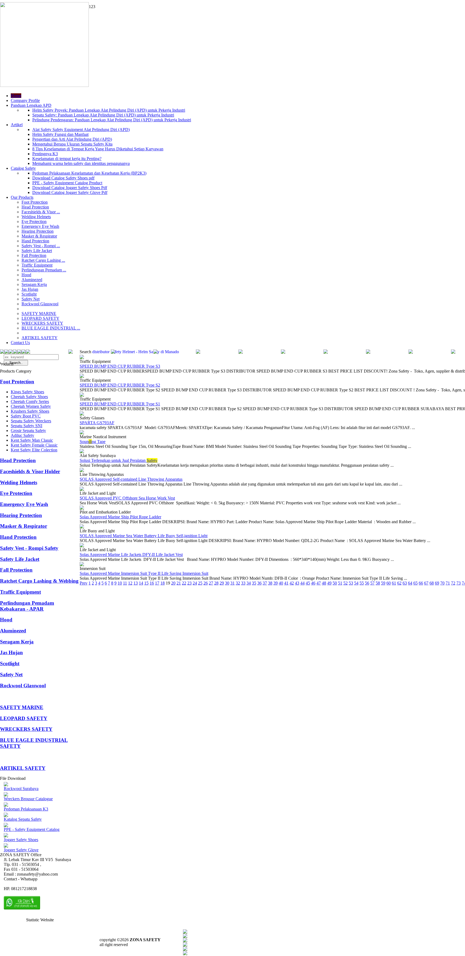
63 (405, 583)
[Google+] (185, 941)
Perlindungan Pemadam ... (44, 270)
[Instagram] (185, 949)
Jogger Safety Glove (21, 850)
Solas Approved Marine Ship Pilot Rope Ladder (120, 517)
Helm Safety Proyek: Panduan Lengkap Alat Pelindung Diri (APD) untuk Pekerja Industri (108, 110)
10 (120, 583)
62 (399, 583)
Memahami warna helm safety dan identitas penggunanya (81, 163)
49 (329, 583)
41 (286, 583)
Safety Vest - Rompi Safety (29, 548)
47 (318, 583)
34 (248, 583)
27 (211, 583)
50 (335, 583)
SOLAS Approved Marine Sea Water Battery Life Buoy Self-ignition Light (143, 535)
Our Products (22, 197)
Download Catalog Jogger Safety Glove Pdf (69, 192)
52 (345, 583)
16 (152, 583)
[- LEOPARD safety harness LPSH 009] (2, 352)
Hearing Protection (38, 231)
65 (415, 583)
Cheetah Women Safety (31, 406)
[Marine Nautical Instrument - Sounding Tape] (82, 433)
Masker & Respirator (39, 236)
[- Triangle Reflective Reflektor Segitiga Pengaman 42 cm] (453, 352)
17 (157, 583)
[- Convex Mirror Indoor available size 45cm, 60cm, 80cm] (11, 352)
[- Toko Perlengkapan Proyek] (15, 352)
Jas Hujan (30, 289)
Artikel (17, 124)
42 (292, 583)
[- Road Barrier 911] (28, 352)
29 (222, 583)
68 (431, 583)
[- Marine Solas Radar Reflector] (198, 352)
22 (184, 583)
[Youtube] (185, 945)
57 (372, 583)
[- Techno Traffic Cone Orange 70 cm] (283, 352)
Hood (26, 274)
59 (383, 583)
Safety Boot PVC (26, 416)
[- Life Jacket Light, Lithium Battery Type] (240, 352)
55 (362, 583)
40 (281, 583)
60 (388, 583)
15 (146, 583)
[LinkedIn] (185, 953)
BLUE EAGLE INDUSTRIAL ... (51, 328)
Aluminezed (32, 279)
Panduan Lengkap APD (31, 105)
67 (426, 583)
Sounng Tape (92, 441)
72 (453, 583)
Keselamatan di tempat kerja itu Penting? (66, 158)
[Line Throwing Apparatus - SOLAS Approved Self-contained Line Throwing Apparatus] (82, 470)
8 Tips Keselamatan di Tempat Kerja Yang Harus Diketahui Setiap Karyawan (97, 149)
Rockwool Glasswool (40, 304)
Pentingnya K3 (45, 153)
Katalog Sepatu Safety (23, 819)
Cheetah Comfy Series (30, 401)
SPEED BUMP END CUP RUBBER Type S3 (120, 366)
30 (227, 583)
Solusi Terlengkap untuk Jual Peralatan (118, 460)
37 (265, 583)
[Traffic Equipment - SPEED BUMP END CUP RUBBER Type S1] (82, 395)
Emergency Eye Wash (40, 226)
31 (232, 583)
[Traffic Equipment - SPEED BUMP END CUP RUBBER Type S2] (82, 376)
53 (351, 583)
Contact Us (20, 342)
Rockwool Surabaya (21, 788)
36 (259, 583)
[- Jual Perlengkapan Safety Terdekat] (368, 352)
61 (394, 583)
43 (297, 583)
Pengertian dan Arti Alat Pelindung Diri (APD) (72, 139)
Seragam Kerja (34, 284)
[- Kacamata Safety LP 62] (6, 352)
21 (179, 583)
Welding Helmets (36, 216)
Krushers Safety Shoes (30, 411)
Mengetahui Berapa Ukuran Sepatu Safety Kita (72, 144)
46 (313, 583)
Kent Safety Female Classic (34, 445)
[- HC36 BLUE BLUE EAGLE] (155, 352)
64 (410, 583)
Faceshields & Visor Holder (30, 471)
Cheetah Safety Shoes (29, 396)
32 (238, 583)
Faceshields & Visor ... (41, 212)
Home (16, 95)
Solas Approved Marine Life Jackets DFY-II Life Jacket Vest (131, 554)
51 (340, 583)
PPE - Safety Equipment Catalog (31, 829)
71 (448, 583)
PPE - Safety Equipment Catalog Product (67, 182)
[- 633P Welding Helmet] (19, 352)
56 (367, 583)
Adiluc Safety (22, 435)
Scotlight (29, 294)
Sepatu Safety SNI (26, 425)
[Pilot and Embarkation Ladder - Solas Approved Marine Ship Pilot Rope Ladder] (82, 508)
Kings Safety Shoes (27, 392)
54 (356, 583)
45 (308, 583)
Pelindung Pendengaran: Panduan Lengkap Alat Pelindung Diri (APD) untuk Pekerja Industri (111, 120)
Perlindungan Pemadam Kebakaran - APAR (27, 606)
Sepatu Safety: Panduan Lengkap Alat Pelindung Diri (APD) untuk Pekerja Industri (103, 115)
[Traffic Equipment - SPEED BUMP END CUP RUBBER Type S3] (82, 357)
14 (141, 583)
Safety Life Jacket (37, 250)
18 (162, 583)
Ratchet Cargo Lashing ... (43, 260)
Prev (83, 583)
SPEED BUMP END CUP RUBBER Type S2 (120, 385)
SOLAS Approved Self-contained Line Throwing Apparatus (131, 479)
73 (458, 583)
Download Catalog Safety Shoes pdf (63, 178)
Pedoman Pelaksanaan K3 (26, 809)
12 (130, 583)
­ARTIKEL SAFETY (40, 337)
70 (442, 583)
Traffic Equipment (37, 265)
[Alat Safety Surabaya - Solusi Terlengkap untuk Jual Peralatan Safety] (82, 451)
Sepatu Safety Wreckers (31, 421)
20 (173, 583)
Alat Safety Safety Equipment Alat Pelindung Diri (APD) (81, 129)
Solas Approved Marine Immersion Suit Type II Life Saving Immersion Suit (144, 573)
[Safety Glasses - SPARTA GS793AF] (82, 414)
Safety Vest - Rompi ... (41, 245)
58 (378, 583)
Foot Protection (35, 202)
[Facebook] (185, 932)
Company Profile (25, 100)
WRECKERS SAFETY (42, 323)
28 (216, 583)
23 (189, 583)
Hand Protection (35, 241)
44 (302, 583)
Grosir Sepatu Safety (28, 430)
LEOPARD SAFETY (40, 318)
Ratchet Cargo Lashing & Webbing (39, 581)
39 (275, 583)
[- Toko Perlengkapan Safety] (24, 352)
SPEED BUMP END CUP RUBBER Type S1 (120, 404)
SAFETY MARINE (39, 313)
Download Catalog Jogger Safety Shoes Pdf (69, 187)
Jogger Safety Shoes (21, 839)
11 (125, 583)
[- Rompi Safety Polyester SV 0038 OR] (70, 352)
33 (243, 583)
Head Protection (35, 207)
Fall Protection (34, 255)
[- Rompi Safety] (325, 352)
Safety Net (31, 299)
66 (421, 583)
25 (200, 583)
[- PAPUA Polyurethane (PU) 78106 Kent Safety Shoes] (410, 352)
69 (437, 583)
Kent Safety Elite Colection (34, 450)
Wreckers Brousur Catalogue (28, 798)
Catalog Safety (23, 168)
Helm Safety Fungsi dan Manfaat (60, 134)
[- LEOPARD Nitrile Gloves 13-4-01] (113, 352)
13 (135, 583)
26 (205, 583)
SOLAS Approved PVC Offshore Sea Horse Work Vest (127, 498)
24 (195, 583)
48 (324, 583)
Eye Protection (34, 221)
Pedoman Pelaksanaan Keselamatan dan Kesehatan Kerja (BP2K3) (89, 173)
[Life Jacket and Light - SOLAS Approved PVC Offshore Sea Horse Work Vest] (82, 489)
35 (254, 583)
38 (270, 583)
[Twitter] (185, 936)
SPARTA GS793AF (97, 422)
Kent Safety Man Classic (32, 440)
